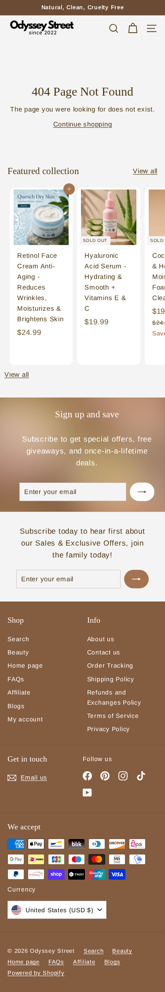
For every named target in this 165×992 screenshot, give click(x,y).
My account (25, 719)
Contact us (104, 652)
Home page (25, 665)
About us (100, 639)
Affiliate (19, 692)
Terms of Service (113, 715)
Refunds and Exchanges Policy (114, 697)
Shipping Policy (110, 679)
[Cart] (132, 28)
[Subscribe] (142, 492)
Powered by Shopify (36, 973)
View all (145, 171)
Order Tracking (110, 665)
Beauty (18, 652)
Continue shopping (82, 124)
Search (18, 639)
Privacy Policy (108, 728)
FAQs (15, 679)
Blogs (16, 706)
